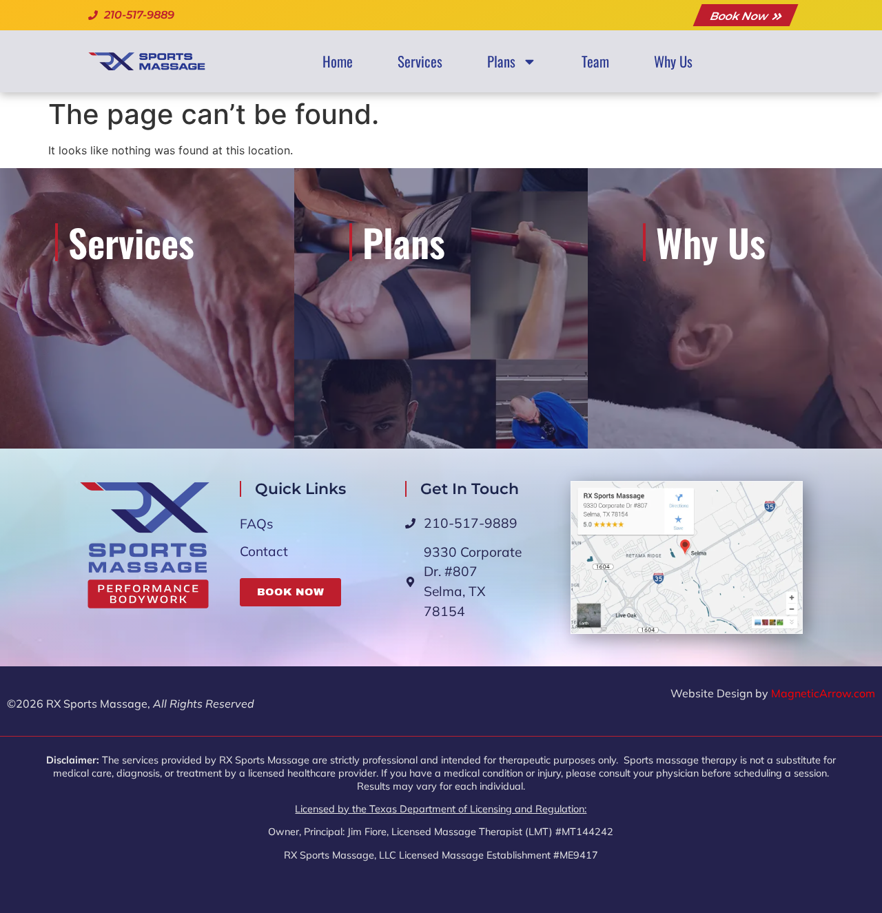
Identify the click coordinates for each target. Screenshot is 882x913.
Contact (264, 551)
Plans (501, 61)
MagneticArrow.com (823, 693)
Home (337, 61)
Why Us (673, 61)
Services (420, 61)
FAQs (257, 523)
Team (595, 61)
